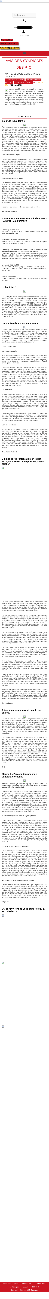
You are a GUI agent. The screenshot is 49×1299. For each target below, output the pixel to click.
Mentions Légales (10, 1284)
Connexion (24, 36)
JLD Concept (32, 1290)
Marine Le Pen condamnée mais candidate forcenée (19, 775)
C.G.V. (25, 1287)
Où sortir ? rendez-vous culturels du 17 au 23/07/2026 (23, 910)
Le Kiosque (14, 1287)
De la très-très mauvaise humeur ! (20, 323)
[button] (24, 53)
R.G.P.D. (35, 1287)
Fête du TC (27, 1284)
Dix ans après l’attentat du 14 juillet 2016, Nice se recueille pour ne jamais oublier (23, 461)
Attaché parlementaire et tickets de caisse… (21, 711)
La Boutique (40, 1284)
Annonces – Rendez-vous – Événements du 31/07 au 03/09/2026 (24, 219)
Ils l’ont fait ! (9, 287)
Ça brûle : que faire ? (13, 121)
